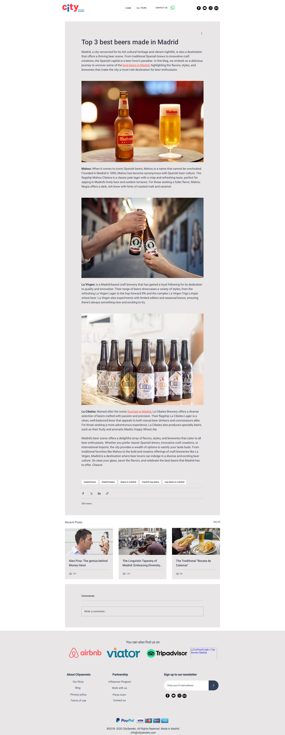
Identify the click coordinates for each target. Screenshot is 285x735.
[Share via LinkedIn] (99, 493)
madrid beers (108, 482)
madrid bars (90, 482)
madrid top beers (150, 482)
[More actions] (202, 33)
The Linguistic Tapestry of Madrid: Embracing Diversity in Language (141, 563)
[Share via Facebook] (83, 493)
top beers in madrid (174, 482)
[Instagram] (211, 8)
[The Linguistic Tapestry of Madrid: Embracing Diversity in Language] (143, 541)
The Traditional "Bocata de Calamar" (193, 563)
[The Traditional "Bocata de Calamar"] (196, 541)
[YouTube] (205, 8)
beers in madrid (128, 482)
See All (216, 522)
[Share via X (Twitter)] (91, 493)
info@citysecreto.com (143, 733)
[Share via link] (107, 493)
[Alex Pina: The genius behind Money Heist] (89, 541)
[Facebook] (199, 8)
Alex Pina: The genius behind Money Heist (88, 563)
